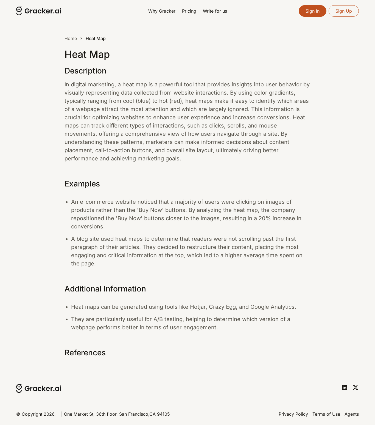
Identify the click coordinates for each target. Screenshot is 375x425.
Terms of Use (326, 414)
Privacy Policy (293, 414)
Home (71, 38)
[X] (355, 387)
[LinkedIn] (344, 387)
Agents (352, 414)
